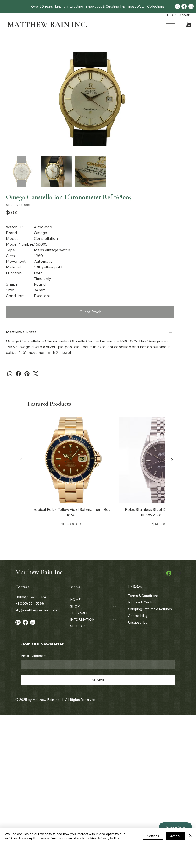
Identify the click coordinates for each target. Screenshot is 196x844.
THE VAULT (79, 613)
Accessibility (138, 615)
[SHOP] (115, 606)
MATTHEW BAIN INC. (47, 24)
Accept (175, 836)
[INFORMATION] (115, 619)
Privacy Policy (108, 838)
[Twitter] (35, 373)
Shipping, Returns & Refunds (150, 609)
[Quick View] (71, 460)
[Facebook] (184, 6)
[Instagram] (177, 6)
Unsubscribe (137, 622)
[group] (96, 472)
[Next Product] (172, 459)
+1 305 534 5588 (177, 15)
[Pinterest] (27, 373)
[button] (188, 24)
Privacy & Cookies (142, 602)
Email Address (33, 656)
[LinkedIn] (191, 6)
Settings (153, 836)
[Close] (190, 836)
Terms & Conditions (143, 595)
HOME (75, 600)
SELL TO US (79, 626)
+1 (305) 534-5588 (29, 603)
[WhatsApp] (10, 373)
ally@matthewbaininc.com (36, 610)
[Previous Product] (21, 459)
